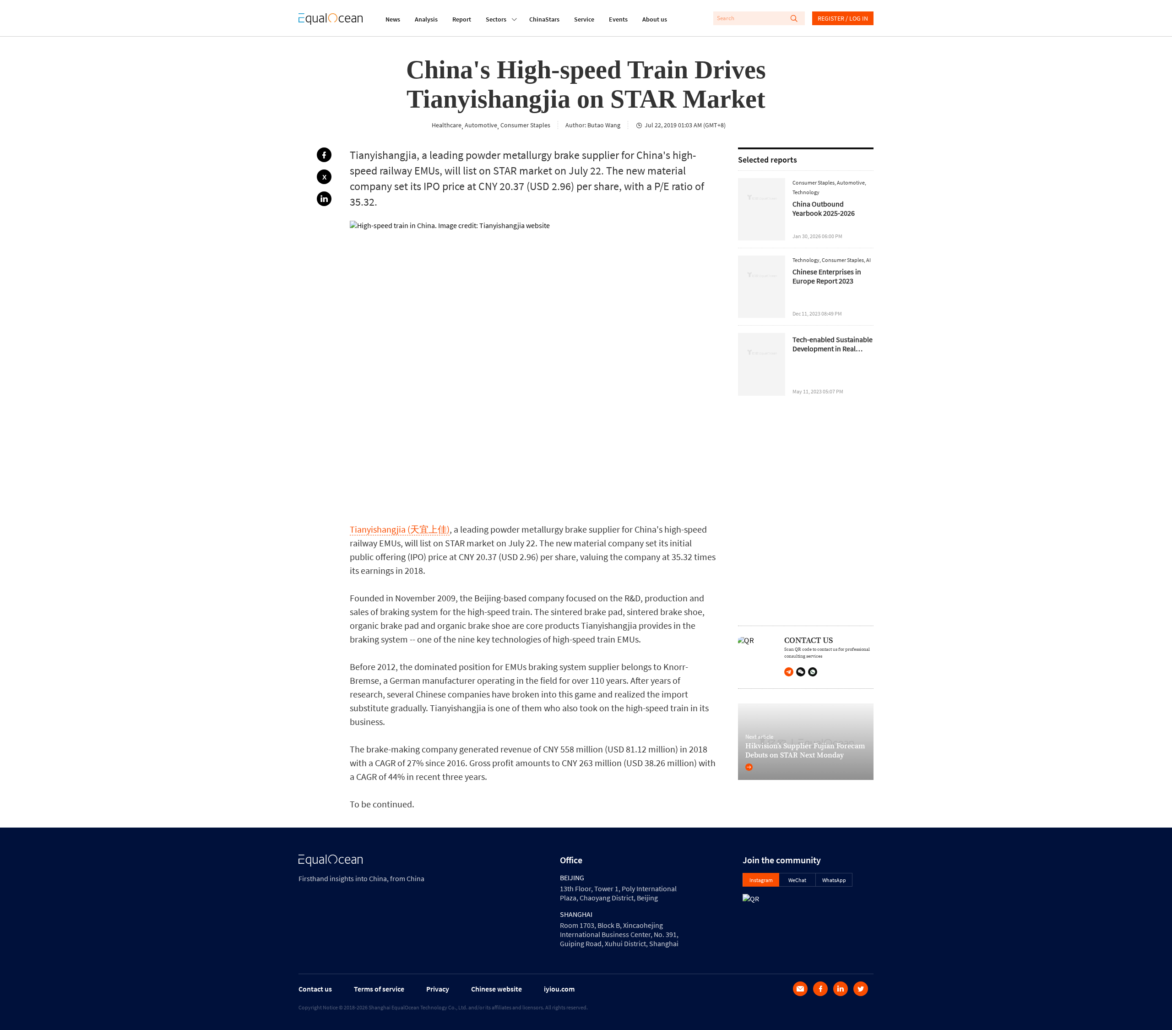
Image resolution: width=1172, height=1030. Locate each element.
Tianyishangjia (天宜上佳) (400, 529)
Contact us (315, 988)
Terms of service (379, 988)
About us (654, 19)
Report (461, 19)
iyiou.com (559, 988)
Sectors (496, 19)
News (392, 19)
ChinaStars (544, 19)
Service (584, 19)
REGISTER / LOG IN (843, 18)
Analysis (426, 19)
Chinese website (496, 988)
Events (618, 19)
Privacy (437, 988)
